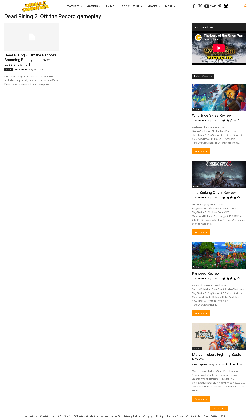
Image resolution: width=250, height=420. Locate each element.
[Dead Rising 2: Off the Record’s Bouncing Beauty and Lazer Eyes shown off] (31, 37)
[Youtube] (206, 6)
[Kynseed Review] (219, 255)
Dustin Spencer (200, 364)
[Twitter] (200, 6)
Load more (217, 408)
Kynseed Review (206, 273)
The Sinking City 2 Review (214, 192)
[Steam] (213, 6)
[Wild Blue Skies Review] (219, 97)
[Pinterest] (219, 6)
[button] (245, 6)
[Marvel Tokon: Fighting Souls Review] (219, 336)
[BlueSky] (226, 6)
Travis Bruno (20, 69)
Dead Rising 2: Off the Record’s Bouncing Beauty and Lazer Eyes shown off (30, 60)
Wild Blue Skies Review (212, 115)
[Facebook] (194, 6)
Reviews (197, 109)
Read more (201, 151)
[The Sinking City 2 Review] (219, 174)
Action (8, 69)
